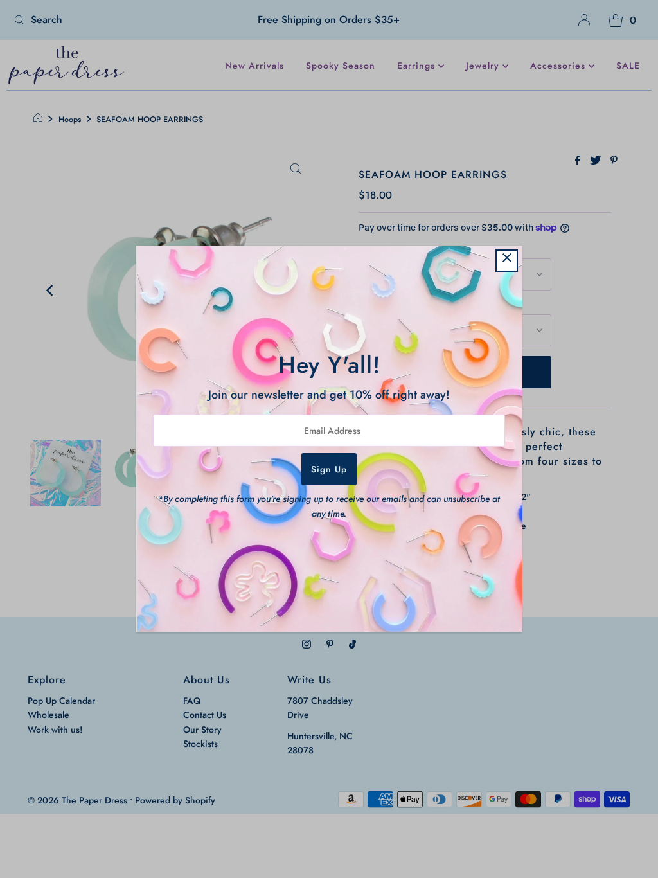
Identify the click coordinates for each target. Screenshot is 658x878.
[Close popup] (506, 260)
